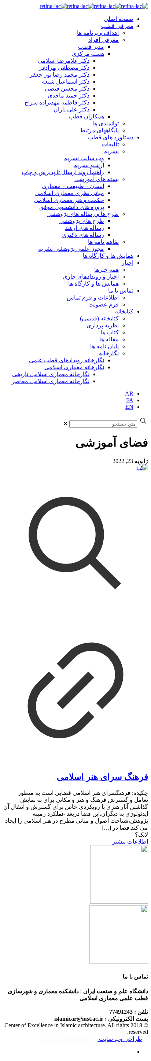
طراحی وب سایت (119, 1039)
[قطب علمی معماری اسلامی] (94, 6)
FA (129, 400)
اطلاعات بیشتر (130, 841)
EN (129, 407)
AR (129, 393)
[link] (65, 424)
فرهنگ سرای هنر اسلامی (102, 777)
